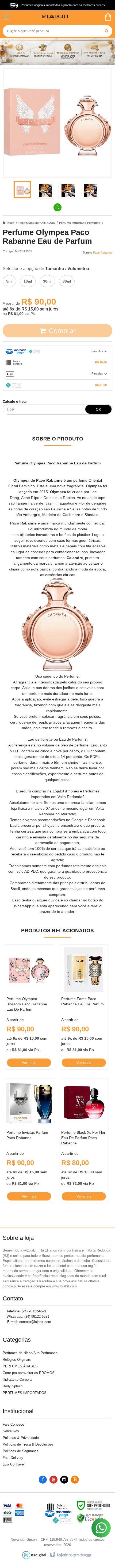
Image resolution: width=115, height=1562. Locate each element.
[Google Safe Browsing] (90, 1518)
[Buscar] (106, 31)
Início (10, 222)
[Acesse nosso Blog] (75, 1480)
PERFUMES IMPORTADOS (36, 222)
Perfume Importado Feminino (80, 222)
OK (98, 409)
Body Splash (12, 1386)
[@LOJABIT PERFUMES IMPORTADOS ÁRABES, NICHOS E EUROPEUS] (56, 17)
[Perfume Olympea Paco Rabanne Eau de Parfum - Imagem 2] (44, 189)
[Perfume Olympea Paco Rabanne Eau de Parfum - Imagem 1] (22, 189)
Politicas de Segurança (21, 1451)
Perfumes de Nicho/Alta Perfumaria (30, 1353)
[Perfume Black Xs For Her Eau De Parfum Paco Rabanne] (84, 1140)
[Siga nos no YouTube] (53, 1480)
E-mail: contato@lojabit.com (28, 1322)
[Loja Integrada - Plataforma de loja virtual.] (70, 1555)
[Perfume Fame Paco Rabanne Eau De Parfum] (84, 1007)
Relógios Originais (17, 1360)
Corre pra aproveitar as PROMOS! (29, 1373)
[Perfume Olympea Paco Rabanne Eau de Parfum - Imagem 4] (89, 189)
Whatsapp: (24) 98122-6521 (27, 1317)
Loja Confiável (14, 1464)
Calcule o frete (14, 402)
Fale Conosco (13, 1424)
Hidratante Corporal (17, 1380)
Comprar (62, 331)
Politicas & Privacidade (21, 1438)
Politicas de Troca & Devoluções (28, 1444)
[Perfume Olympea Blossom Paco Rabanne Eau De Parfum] (29, 1007)
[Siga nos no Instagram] (64, 1480)
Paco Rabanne (102, 252)
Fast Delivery (13, 1458)
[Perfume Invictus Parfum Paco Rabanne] (29, 1140)
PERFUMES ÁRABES (20, 1366)
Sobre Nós (11, 1431)
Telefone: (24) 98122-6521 (26, 1311)
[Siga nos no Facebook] (43, 1480)
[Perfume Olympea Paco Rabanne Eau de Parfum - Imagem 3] (67, 189)
